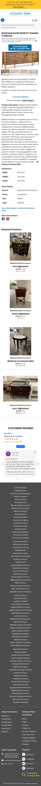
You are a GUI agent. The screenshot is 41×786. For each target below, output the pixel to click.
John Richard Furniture (21, 589)
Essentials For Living (20, 547)
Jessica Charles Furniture (20, 586)
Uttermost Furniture (20, 685)
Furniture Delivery (20, 97)
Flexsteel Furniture (20, 553)
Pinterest (30, 768)
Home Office (6, 725)
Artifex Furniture (20, 496)
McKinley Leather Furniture (20, 625)
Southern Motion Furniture (20, 661)
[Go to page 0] (17, 478)
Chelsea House (20, 529)
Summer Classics (20, 673)
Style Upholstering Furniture (20, 670)
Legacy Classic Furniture (20, 607)
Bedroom (5, 716)
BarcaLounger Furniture (20, 505)
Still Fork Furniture (20, 667)
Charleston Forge (20, 526)
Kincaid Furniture (20, 598)
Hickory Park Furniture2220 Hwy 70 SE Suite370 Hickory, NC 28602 (12, 755)
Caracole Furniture (20, 520)
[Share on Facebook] (3, 218)
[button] (36, 41)
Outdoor (5, 732)
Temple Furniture (20, 676)
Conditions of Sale (29, 741)
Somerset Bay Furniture (20, 658)
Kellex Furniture (20, 595)
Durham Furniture (20, 541)
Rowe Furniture (20, 652)
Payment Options (29, 738)
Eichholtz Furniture (20, 544)
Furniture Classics (20, 559)
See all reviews (20, 446)
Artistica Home (20, 502)
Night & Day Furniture (20, 631)
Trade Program (28, 100)
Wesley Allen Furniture (20, 690)
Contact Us (26, 728)
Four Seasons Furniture (20, 556)
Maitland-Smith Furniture (20, 263)
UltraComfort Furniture (20, 682)
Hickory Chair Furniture (20, 577)
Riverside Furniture (20, 649)
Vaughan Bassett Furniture (20, 687)
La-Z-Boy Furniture (20, 601)
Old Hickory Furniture (20, 637)
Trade (24, 722)
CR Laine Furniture (20, 535)
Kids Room (6, 728)
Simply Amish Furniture (20, 655)
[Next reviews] (37, 463)
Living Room (6, 719)
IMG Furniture (20, 583)
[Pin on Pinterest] (7, 218)
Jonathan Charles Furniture (20, 592)
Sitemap (25, 744)
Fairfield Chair (20, 550)
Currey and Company (20, 538)
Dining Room (7, 722)
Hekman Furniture (20, 574)
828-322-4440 (9, 764)
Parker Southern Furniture (20, 642)
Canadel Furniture (20, 517)
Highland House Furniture (20, 580)
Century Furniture (20, 523)
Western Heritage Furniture (20, 696)
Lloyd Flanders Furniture (20, 613)
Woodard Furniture (20, 702)
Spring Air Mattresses (20, 664)
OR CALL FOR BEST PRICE (20, 47)
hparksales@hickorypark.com (14, 760)
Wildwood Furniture (20, 699)
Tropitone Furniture (20, 679)
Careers (25, 725)
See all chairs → (19, 7)
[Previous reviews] (3, 463)
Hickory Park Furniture (13, 436)
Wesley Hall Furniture (20, 693)
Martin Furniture (20, 622)
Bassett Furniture (20, 511)
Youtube (29, 763)
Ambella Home (20, 491)
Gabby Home (20, 562)
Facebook (30, 754)
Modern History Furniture (20, 628)
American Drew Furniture (21, 494)
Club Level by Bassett (20, 532)
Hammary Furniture (20, 568)
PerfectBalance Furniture (20, 645)
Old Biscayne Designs (20, 634)
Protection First (28, 735)
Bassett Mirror (20, 514)
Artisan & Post (20, 499)
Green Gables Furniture (20, 565)
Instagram (30, 759)
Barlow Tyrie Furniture (20, 508)
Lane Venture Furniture (20, 604)
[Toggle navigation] (2, 20)
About (24, 719)
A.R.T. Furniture (20, 488)
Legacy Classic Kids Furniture (20, 610)
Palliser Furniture (20, 640)
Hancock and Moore (20, 571)
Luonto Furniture (20, 616)
